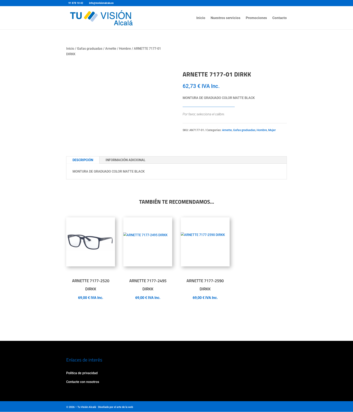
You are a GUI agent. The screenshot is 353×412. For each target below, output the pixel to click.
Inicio (200, 18)
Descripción (83, 160)
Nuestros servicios (225, 18)
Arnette (110, 49)
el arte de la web (123, 407)
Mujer (272, 130)
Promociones (256, 18)
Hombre (125, 49)
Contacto (279, 18)
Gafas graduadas (89, 49)
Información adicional (125, 160)
